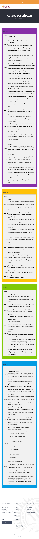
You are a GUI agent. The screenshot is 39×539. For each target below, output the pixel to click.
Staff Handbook (16, 514)
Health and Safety (5, 510)
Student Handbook (17, 515)
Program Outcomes (5, 507)
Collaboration (29, 509)
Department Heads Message (6, 512)
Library (15, 512)
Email (15, 505)
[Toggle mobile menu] (36, 6)
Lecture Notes (16, 509)
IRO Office (28, 510)
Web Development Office (24, 534)
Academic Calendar (17, 510)
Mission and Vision (5, 505)
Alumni (28, 505)
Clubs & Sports (29, 507)
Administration (4, 509)
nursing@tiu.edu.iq (19, 523)
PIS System (16, 507)
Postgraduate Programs (31, 512)
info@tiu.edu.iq (25, 0)
